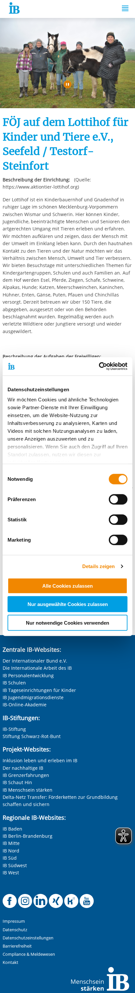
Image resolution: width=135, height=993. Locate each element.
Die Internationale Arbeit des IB (37, 668)
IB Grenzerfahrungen (26, 775)
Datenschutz (15, 930)
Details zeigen (98, 566)
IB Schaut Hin (17, 782)
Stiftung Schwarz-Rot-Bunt (32, 736)
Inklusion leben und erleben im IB (40, 760)
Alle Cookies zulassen (67, 585)
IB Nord (11, 851)
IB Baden (12, 829)
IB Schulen (14, 683)
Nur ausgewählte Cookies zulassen (68, 604)
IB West (11, 872)
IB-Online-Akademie (25, 704)
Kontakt (10, 962)
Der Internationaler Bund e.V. (35, 661)
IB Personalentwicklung (28, 675)
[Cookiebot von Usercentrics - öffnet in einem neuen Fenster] (98, 366)
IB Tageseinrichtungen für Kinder (39, 690)
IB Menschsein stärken (27, 790)
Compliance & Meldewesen (29, 954)
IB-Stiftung (14, 729)
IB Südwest (15, 865)
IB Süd (10, 858)
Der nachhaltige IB (23, 768)
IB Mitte (11, 843)
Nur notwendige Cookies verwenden (67, 622)
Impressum (14, 921)
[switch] (118, 499)
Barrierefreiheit (17, 946)
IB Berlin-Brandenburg (27, 836)
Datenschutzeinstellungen (28, 938)
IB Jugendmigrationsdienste (33, 697)
